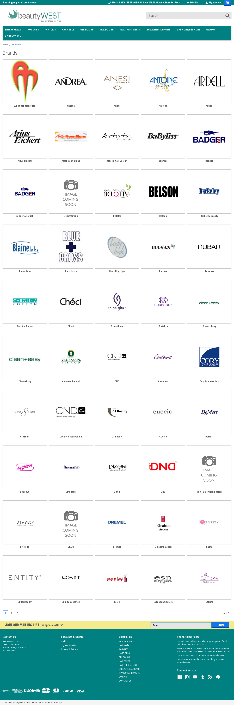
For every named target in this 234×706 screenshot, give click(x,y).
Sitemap (57, 702)
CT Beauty (117, 436)
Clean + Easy (209, 326)
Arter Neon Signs (71, 161)
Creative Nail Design (71, 436)
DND (163, 491)
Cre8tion (24, 436)
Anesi (117, 105)
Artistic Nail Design (117, 161)
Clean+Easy (25, 381)
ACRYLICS (50, 29)
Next (225, 613)
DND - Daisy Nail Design (209, 491)
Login (63, 645)
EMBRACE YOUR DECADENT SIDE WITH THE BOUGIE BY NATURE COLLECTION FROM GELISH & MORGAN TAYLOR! (203, 650)
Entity (209, 546)
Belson (163, 216)
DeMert (209, 436)
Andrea (71, 105)
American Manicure (24, 105)
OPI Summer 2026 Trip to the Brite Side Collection (200, 655)
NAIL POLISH (107, 29)
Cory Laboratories (209, 381)
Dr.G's (71, 546)
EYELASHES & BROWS (158, 29)
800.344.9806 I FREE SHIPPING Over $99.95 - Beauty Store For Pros (146, 2)
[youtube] (195, 677)
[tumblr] (203, 677)
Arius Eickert (25, 161)
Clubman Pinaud (71, 381)
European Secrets (163, 602)
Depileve (25, 491)
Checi (71, 326)
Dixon (117, 491)
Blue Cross (71, 271)
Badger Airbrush (25, 216)
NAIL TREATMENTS (130, 29)
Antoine (163, 105)
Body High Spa (117, 271)
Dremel (117, 546)
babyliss (163, 161)
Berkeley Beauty (209, 216)
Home (5, 45)
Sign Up (72, 645)
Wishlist (194, 2)
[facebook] (179, 677)
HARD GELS (68, 29)
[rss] (210, 677)
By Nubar (209, 271)
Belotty (117, 216)
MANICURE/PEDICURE (188, 29)
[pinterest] (218, 677)
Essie (117, 602)
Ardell (209, 105)
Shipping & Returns (69, 649)
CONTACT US (12, 36)
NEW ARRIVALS (13, 29)
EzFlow (209, 602)
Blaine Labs (25, 271)
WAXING (210, 29)
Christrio (163, 326)
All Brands (16, 45)
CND (117, 381)
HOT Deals (33, 29)
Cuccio (163, 436)
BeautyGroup (71, 216)
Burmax (163, 271)
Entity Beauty (25, 602)
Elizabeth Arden (163, 546)
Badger (209, 161)
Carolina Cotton (24, 326)
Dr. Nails (24, 546)
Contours (163, 381)
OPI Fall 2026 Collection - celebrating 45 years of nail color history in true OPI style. (202, 643)
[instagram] (187, 677)
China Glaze (117, 326)
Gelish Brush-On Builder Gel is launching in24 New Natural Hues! (201, 661)
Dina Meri (71, 491)
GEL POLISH (87, 29)
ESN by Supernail (71, 602)
